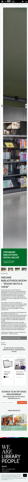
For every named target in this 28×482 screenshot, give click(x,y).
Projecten (8, 4)
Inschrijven (22, 402)
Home (2, 4)
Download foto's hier (11, 338)
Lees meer (10, 479)
